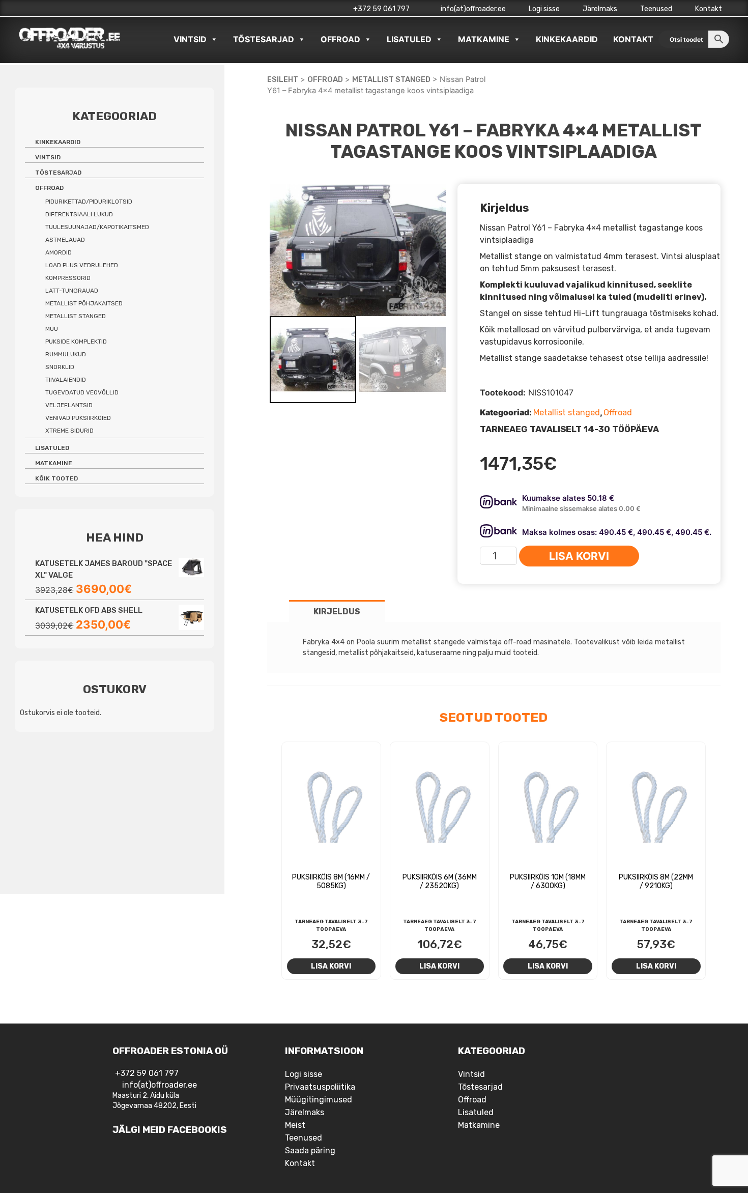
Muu (51, 328)
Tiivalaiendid (65, 379)
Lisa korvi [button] (331, 966)
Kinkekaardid (567, 39)
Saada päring (310, 1150)
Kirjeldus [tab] (336, 611)
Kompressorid (68, 277)
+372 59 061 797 (381, 9)
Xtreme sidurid (69, 430)
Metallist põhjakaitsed (84, 303)
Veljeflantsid (69, 405)
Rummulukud (65, 354)
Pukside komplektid (76, 341)
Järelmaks (600, 9)
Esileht (282, 79)
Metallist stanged (391, 79)
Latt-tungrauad (71, 290)
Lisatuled (409, 39)
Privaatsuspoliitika (320, 1087)
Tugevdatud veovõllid (82, 392)
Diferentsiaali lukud (79, 214)
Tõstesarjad (263, 39)
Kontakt (708, 9)
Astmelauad (65, 239)
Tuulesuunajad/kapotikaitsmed (97, 227)
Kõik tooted (56, 478)
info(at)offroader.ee (472, 9)
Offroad (340, 39)
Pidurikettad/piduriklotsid (88, 201)
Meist (295, 1125)
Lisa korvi (579, 556)
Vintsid (190, 39)
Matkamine (483, 39)
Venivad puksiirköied (78, 417)
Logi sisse (544, 9)
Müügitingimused (318, 1099)
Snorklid (59, 367)
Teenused (656, 9)
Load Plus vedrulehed (81, 265)
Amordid (58, 252)
